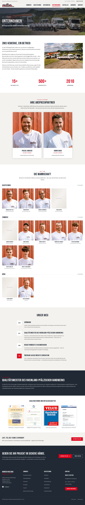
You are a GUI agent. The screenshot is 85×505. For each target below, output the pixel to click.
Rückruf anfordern (71, 488)
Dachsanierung (47, 481)
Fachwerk (25, 481)
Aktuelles (65, 5)
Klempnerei (46, 487)
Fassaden (25, 484)
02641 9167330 (79, 1)
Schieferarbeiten (48, 491)
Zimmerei (28, 5)
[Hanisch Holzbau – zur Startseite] (8, 5)
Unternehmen (56, 5)
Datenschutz (80, 499)
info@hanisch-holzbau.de (71, 478)
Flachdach (46, 478)
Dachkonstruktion (27, 475)
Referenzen (46, 5)
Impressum (73, 499)
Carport (25, 487)
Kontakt (80, 5)
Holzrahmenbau (26, 478)
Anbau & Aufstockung (28, 491)
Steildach (46, 475)
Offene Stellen (77, 439)
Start (3, 16)
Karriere (73, 5)
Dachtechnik (37, 5)
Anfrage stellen (64, 456)
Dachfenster (47, 484)
